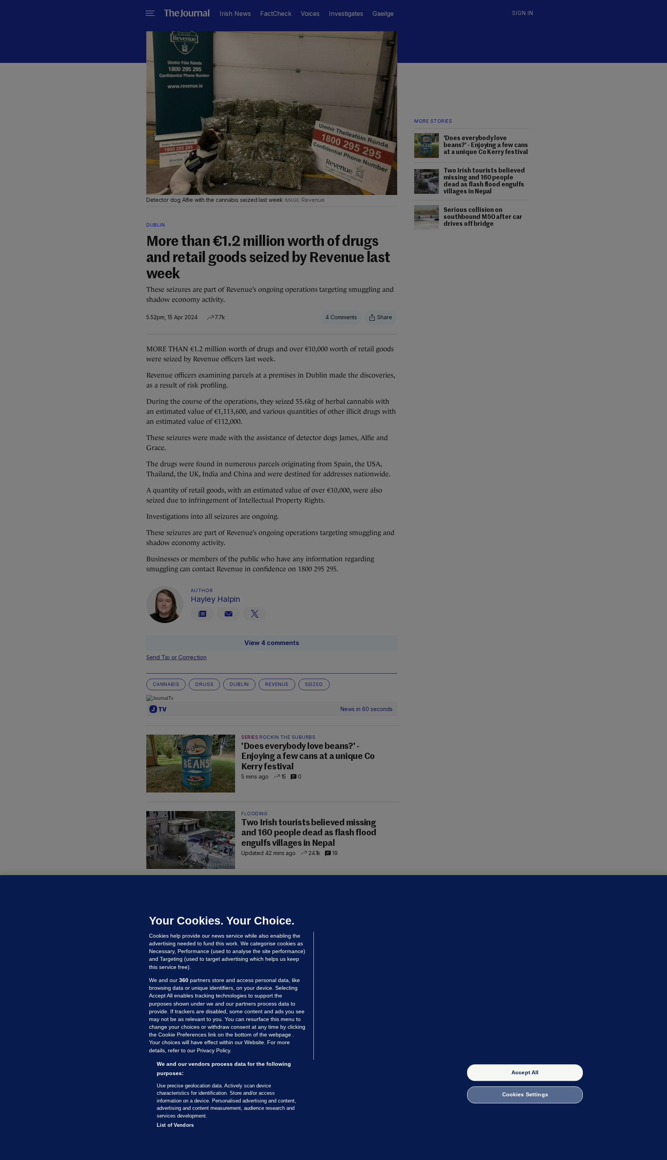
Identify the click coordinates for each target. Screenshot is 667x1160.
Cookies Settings (525, 1095)
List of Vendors (175, 1125)
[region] (333, 1017)
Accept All (524, 1072)
